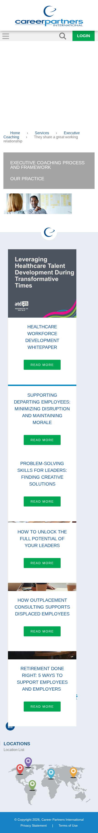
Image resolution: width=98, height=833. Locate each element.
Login (83, 35)
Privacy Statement (34, 825)
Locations (17, 743)
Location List (14, 750)
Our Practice (27, 178)
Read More (42, 365)
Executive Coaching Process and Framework (47, 165)
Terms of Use (68, 825)
